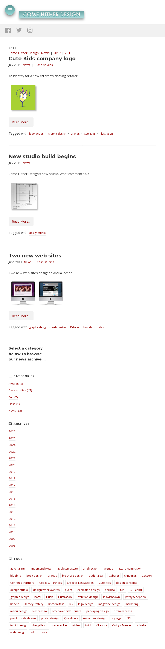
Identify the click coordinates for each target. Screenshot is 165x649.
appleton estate (67, 568)
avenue (108, 568)
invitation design (87, 597)
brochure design (73, 576)
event (68, 590)
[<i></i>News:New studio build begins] (24, 210)
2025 (12, 438)
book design (34, 576)
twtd (88, 625)
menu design (18, 611)
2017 (12, 485)
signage (116, 618)
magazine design (109, 604)
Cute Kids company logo (42, 58)
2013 (12, 512)
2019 (12, 472)
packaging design (97, 611)
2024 (12, 445)
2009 (12, 539)
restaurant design (94, 618)
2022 (12, 451)
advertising (17, 568)
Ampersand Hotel (41, 568)
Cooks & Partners (50, 583)
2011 (12, 525)
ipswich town (111, 597)
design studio (37, 233)
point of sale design (23, 618)
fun (122, 590)
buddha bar (96, 576)
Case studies (44, 65)
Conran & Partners (22, 583)
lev (71, 604)
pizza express (123, 611)
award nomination (130, 568)
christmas (130, 576)
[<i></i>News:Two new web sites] (37, 304)
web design (59, 327)
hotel (37, 597)
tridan (100, 327)
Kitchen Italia (56, 604)
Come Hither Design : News (29, 53)
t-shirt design (18, 625)
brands (75, 133)
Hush (49, 597)
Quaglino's (71, 618)
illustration (106, 133)
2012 (57, 53)
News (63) (15, 410)
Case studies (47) (20, 390)
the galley (38, 625)
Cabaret (114, 576)
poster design (50, 618)
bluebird (15, 576)
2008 (12, 545)
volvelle (141, 625)
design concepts (126, 583)
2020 (12, 465)
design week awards (46, 590)
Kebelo (74, 327)
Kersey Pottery (33, 604)
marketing (131, 604)
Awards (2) (16, 384)
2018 (12, 478)
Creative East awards (80, 583)
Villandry (101, 625)
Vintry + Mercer (121, 625)
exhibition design (88, 590)
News (26, 65)
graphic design (57, 133)
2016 (12, 492)
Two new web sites (35, 255)
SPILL (130, 618)
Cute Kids (89, 133)
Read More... (21, 122)
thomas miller (58, 625)
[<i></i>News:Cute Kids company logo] (23, 111)
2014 (12, 505)
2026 (12, 431)
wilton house (39, 632)
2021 (12, 458)
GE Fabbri (136, 590)
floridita (110, 590)
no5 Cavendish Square (66, 611)
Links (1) (14, 404)
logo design (36, 133)
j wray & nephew (135, 597)
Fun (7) (13, 397)
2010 (68, 53)
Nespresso (39, 611)
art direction (90, 568)
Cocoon (147, 576)
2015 (12, 498)
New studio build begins (42, 156)
